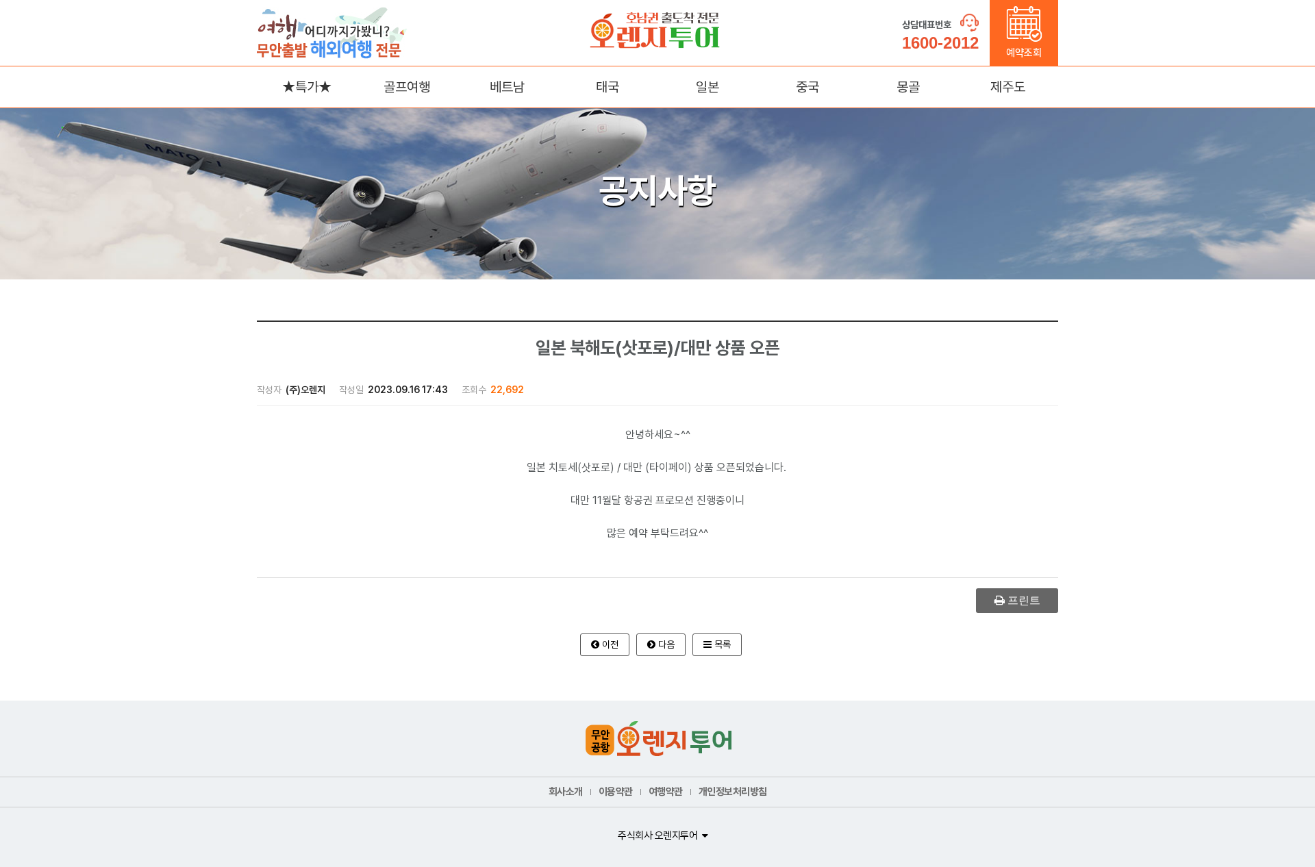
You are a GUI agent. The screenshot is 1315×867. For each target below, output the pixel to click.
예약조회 (1024, 53)
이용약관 (616, 792)
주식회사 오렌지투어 (657, 835)
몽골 (908, 87)
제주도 (1007, 87)
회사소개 (566, 792)
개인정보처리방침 (733, 792)
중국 (807, 87)
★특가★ (306, 87)
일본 (707, 87)
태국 (607, 87)
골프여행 (407, 87)
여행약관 (666, 792)
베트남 (507, 87)
